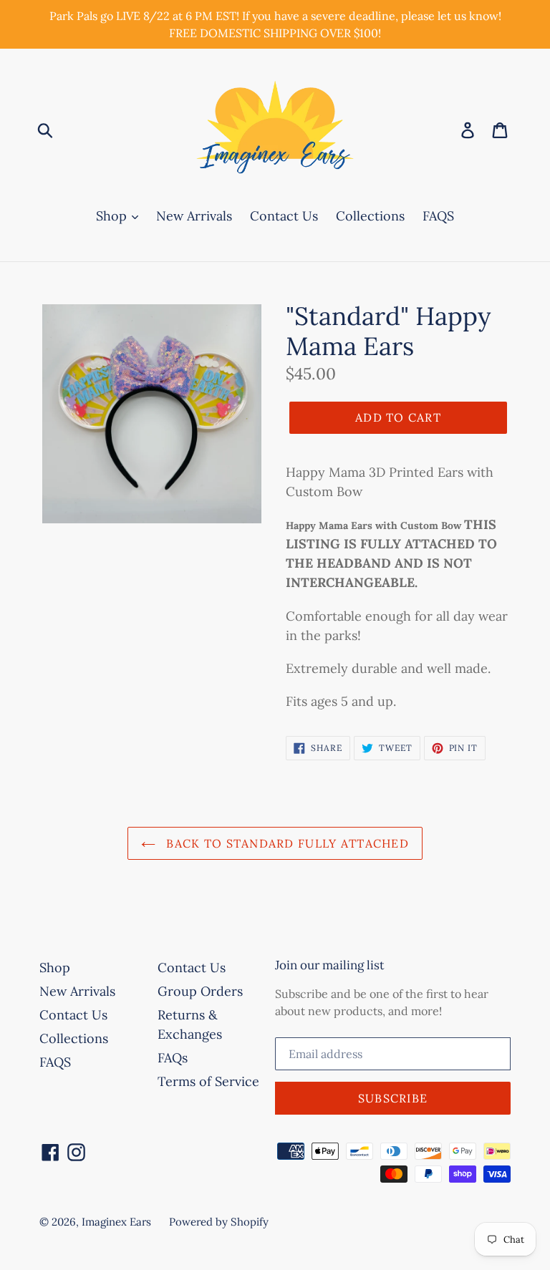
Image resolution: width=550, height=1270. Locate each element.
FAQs (173, 1058)
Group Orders (200, 991)
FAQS (438, 216)
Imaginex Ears (116, 1221)
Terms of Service (208, 1081)
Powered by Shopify (219, 1221)
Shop (113, 216)
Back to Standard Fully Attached (286, 843)
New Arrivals (194, 216)
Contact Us (284, 216)
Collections (370, 216)
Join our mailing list (330, 965)
